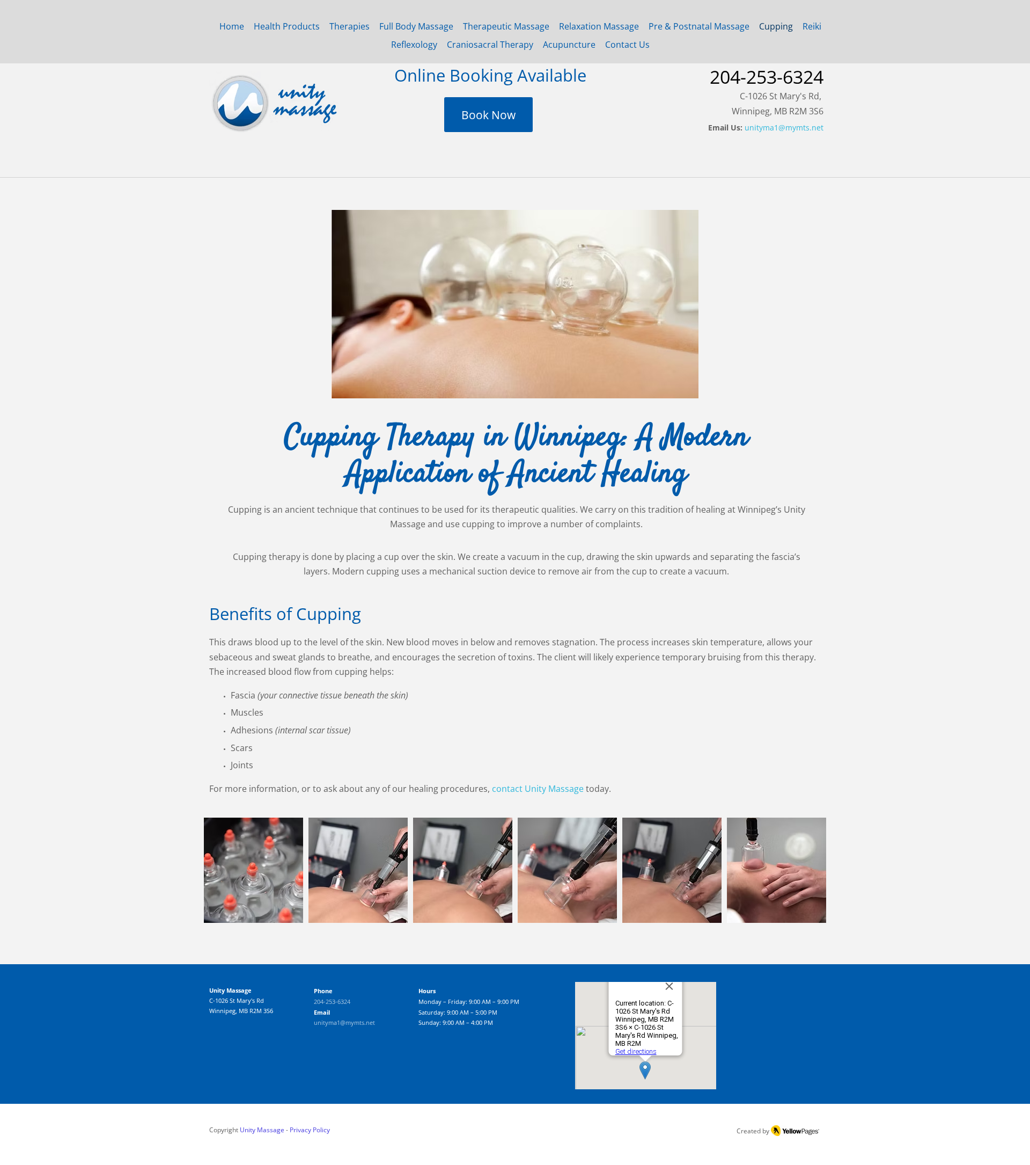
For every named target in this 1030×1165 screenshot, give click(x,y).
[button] (253, 870)
